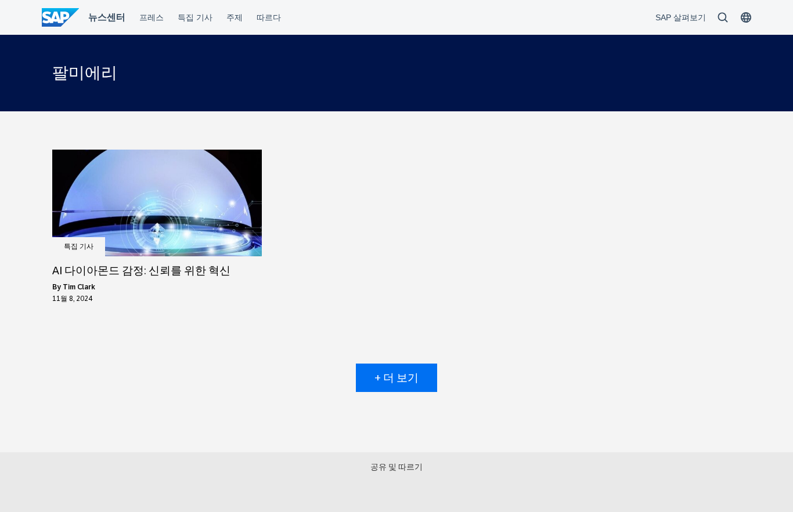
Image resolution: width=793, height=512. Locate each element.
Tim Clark (79, 287)
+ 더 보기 (396, 378)
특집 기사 (78, 246)
